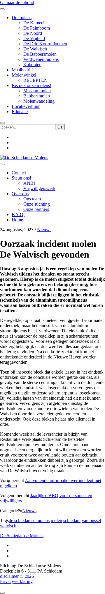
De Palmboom (36, 28)
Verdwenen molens (41, 59)
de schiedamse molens (29, 520)
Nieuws (44, 229)
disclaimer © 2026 (17, 576)
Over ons (20, 193)
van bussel (91, 520)
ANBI (29, 183)
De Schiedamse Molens (21, 535)
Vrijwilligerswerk (39, 188)
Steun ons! (21, 177)
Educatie (20, 111)
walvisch (8, 525)
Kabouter (32, 64)
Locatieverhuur (26, 106)
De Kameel (33, 22)
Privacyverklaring (16, 581)
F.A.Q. (18, 214)
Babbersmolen (36, 95)
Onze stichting (36, 204)
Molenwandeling (39, 101)
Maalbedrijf (22, 69)
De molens (22, 17)
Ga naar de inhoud (17, 2)
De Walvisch (35, 48)
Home (17, 219)
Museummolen (37, 90)
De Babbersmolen (40, 54)
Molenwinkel (24, 75)
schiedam (71, 520)
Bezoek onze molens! (31, 85)
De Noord (32, 33)
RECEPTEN (35, 80)
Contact (19, 172)
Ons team (32, 198)
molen (56, 520)
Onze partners (36, 209)
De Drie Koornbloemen (45, 43)
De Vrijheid (34, 38)
